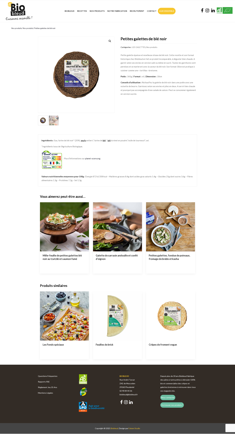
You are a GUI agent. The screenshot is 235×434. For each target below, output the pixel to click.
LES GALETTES (139, 47)
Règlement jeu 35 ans (47, 387)
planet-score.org (92, 158)
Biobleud (70, 11)
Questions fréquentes (47, 376)
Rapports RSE (44, 382)
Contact (152, 11)
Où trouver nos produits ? (172, 405)
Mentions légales (45, 393)
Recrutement (137, 11)
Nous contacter (167, 397)
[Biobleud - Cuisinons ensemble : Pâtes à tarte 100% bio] (19, 11)
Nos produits (97, 11)
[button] (109, 41)
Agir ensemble (166, 11)
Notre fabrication (117, 11)
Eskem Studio (134, 428)
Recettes (82, 11)
